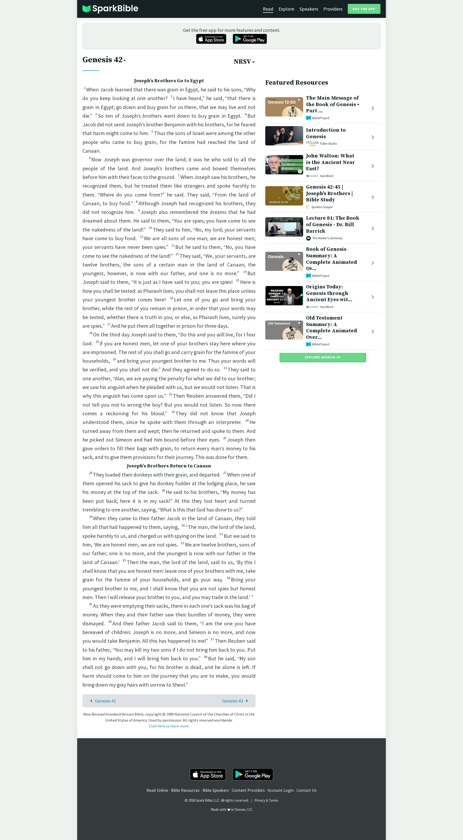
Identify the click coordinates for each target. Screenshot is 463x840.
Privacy (259, 800)
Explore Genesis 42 (322, 357)
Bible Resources (185, 790)
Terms (273, 800)
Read (268, 9)
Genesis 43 (232, 701)
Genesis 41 (105, 701)
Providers (332, 9)
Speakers (309, 9)
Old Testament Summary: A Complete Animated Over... (331, 328)
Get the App (364, 9)
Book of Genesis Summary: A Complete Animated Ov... (331, 259)
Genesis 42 (102, 60)
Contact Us (306, 790)
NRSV (242, 62)
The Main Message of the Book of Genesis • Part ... (332, 104)
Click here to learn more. (169, 726)
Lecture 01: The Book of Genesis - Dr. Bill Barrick (332, 224)
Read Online (157, 790)
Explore (286, 9)
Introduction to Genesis (326, 133)
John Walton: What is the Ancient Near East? (330, 162)
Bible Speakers (216, 790)
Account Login (280, 790)
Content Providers (248, 790)
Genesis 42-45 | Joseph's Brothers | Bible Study (329, 193)
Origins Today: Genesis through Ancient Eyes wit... (329, 293)
